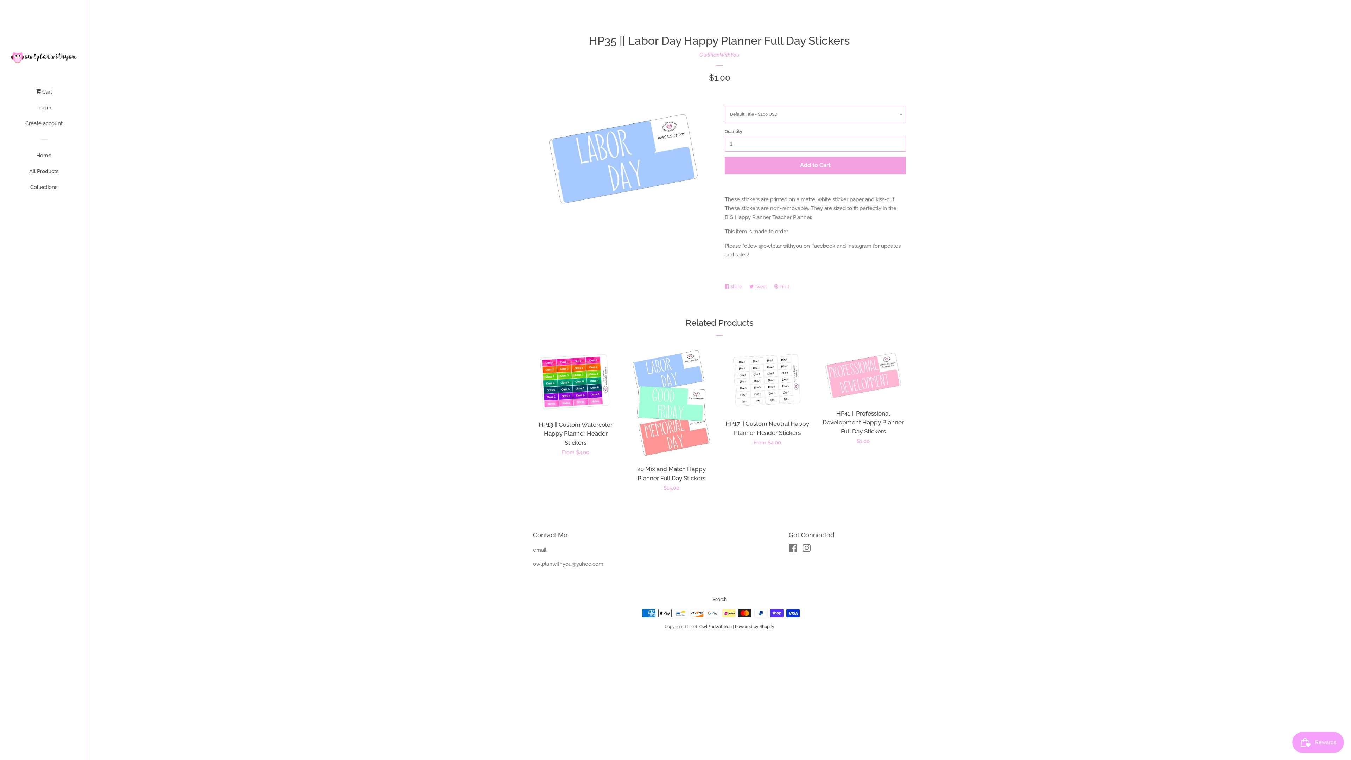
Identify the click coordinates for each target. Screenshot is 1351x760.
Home (43, 155)
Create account (44, 123)
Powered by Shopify (754, 626)
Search (720, 599)
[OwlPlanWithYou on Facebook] (793, 549)
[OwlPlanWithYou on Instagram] (807, 549)
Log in (43, 107)
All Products (43, 171)
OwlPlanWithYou (719, 55)
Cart (46, 92)
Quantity (733, 131)
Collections (43, 187)
